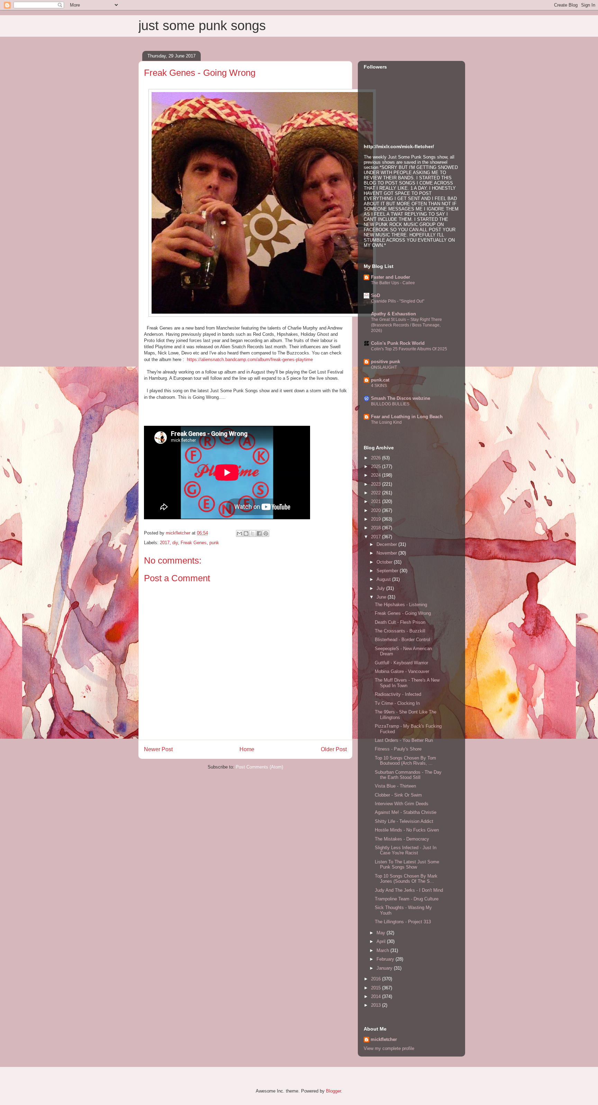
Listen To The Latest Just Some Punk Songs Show (407, 864)
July (381, 588)
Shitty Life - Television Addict (404, 821)
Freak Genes (194, 542)
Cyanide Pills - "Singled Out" (397, 301)
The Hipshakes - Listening (401, 604)
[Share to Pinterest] (265, 533)
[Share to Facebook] (259, 533)
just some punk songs (202, 25)
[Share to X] (252, 533)
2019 (376, 519)
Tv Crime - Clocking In (397, 703)
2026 (376, 457)
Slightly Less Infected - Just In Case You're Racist (405, 850)
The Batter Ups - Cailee (393, 282)
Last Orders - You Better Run (404, 740)
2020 (376, 510)
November (387, 553)
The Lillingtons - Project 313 (403, 921)
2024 (376, 475)
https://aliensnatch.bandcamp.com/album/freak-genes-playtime (250, 359)
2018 (376, 527)
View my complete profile (389, 1048)
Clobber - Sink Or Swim (398, 795)
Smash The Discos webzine (400, 398)
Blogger (333, 1091)
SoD (375, 295)
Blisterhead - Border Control (402, 639)
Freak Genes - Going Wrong (403, 613)
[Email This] (239, 533)
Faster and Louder (390, 277)
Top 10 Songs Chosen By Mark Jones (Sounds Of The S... (406, 878)
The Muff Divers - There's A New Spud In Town (407, 682)
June (382, 597)
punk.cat (380, 380)
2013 (376, 1005)
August (384, 579)
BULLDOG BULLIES (390, 404)
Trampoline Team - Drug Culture (406, 898)
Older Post (334, 749)
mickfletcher (384, 1039)
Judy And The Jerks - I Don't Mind (409, 890)
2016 (376, 978)
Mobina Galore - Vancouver (402, 671)
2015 (376, 987)
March (383, 950)
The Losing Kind (386, 422)
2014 (376, 996)
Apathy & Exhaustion (393, 313)
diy (175, 542)
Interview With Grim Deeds (401, 803)
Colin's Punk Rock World (398, 343)
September (388, 570)
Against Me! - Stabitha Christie (405, 812)
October (385, 562)
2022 (376, 492)
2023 (376, 484)
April (382, 941)
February (386, 959)
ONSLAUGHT (384, 367)
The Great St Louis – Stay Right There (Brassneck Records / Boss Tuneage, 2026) (406, 325)
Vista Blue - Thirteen (395, 786)
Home (246, 749)
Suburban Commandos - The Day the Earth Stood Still (408, 775)
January (385, 968)
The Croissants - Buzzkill (400, 631)
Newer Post (158, 749)
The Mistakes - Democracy (402, 839)
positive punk (385, 361)
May (382, 932)
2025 (376, 466)
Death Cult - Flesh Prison (400, 622)
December (387, 544)
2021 (376, 501)
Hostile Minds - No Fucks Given (407, 830)
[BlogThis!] (246, 533)
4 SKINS (379, 385)
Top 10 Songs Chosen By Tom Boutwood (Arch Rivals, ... (405, 760)
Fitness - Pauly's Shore (398, 749)
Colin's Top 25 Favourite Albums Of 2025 (409, 349)
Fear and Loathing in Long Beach (407, 416)
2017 (165, 542)
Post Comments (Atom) (259, 767)
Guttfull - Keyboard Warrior (401, 662)
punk (214, 542)
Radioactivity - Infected (398, 694)
